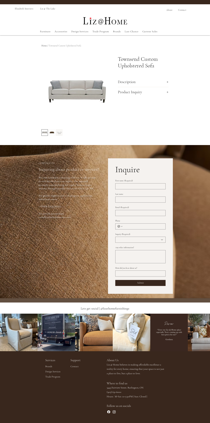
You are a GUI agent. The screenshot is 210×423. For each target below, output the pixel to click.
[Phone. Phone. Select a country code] (120, 226)
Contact (74, 366)
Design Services (52, 371)
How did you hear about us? (126, 268)
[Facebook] (109, 412)
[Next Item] (205, 332)
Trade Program (52, 376)
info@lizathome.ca (48, 199)
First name (124, 180)
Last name (119, 194)
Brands (48, 366)
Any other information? (124, 247)
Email (122, 207)
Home (44, 45)
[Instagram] (114, 412)
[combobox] (140, 240)
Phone (117, 221)
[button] (45, 31)
